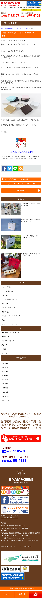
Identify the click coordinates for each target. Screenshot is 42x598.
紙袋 (3, 303)
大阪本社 (4, 523)
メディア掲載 (6, 291)
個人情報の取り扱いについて (31, 10)
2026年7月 (5, 367)
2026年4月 (5, 379)
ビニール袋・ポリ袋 (8, 299)
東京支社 (4, 530)
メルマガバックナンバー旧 (9, 518)
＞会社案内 (4, 546)
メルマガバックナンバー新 (9, 515)
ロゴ (3, 353)
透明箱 (4, 312)
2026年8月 (5, 363)
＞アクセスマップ (15, 546)
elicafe (4, 336)
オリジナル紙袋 (7, 341)
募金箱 (4, 320)
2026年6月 (5, 371)
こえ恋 (4, 349)
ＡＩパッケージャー (8, 324)
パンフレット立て (7, 307)
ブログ (4, 287)
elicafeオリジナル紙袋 (9, 332)
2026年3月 (5, 384)
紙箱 (3, 295)
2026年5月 (5, 375)
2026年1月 (5, 392)
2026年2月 (5, 388)
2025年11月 (5, 400)
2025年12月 (5, 396)
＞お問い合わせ (27, 546)
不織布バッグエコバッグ (9, 316)
